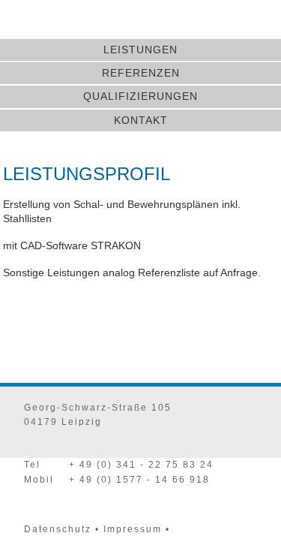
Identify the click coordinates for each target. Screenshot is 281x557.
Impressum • (136, 529)
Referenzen (141, 73)
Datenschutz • (62, 529)
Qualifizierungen (140, 96)
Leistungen (140, 50)
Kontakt (141, 120)
